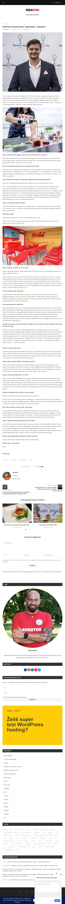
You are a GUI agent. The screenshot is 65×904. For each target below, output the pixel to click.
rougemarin (49, 841)
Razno (5, 803)
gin (56, 832)
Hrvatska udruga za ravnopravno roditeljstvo (45, 835)
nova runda (42, 838)
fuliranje (50, 832)
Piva (5, 792)
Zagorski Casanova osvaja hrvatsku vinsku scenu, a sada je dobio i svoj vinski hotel (34, 865)
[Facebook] (51, 2)
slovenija (6, 843)
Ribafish (6, 29)
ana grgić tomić (8, 829)
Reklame (6, 807)
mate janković (32, 838)
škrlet (17, 849)
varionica (27, 843)
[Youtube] (57, 2)
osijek (49, 838)
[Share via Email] (42, 466)
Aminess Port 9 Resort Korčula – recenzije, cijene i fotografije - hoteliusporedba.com (26, 874)
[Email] (59, 2)
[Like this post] (35, 466)
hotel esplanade (8, 835)
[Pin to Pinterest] (40, 466)
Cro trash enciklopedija (10, 759)
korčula (11, 838)
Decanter (52, 829)
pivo (55, 838)
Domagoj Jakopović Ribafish (11, 832)
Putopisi (6, 799)
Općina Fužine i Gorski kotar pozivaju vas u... (17, 525)
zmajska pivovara (49, 846)
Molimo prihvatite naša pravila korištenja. (15, 697)
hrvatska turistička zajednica (22, 835)
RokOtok (6, 810)
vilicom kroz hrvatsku (39, 843)
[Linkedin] (55, 2)
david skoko (44, 829)
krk (17, 838)
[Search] (61, 2)
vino (5, 846)
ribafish (31, 459)
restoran (25, 841)
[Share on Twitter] (39, 466)
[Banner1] (32, 725)
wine (34, 846)
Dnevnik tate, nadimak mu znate (13, 766)
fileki (43, 832)
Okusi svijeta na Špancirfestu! (48, 525)
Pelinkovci (6, 788)
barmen (5, 459)
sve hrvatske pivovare (17, 843)
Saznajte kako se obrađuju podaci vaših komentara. (47, 571)
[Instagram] (53, 2)
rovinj (56, 841)
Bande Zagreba (8, 755)
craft (28, 829)
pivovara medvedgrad (9, 841)
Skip (52, 900)
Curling (6, 763)
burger (22, 829)
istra (5, 838)
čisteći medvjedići (8, 849)
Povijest (6, 796)
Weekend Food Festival (24, 846)
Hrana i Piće (7, 785)
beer (16, 829)
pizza (19, 841)
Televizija (6, 814)
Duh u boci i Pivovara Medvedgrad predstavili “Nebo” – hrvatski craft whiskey (29, 862)
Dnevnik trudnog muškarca (11, 770)
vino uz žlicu (12, 846)
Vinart (49, 843)
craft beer (35, 829)
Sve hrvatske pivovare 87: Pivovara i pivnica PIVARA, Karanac (26, 880)
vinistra (56, 843)
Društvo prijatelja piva (10, 774)
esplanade (37, 832)
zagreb (40, 846)
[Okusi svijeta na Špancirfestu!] (47, 513)
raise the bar (23, 459)
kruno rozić (13, 459)
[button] (4, 516)
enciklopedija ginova (26, 832)
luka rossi (23, 838)
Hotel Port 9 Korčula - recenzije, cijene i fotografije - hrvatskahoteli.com (22, 869)
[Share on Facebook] (37, 466)
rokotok (40, 841)
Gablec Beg (7, 777)
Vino (5, 818)
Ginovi (5, 781)
